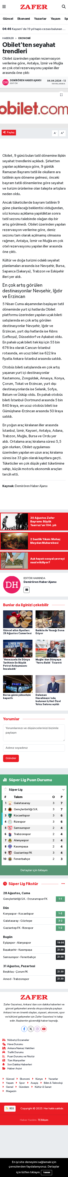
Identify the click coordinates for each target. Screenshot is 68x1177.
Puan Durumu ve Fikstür (21, 1056)
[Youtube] (44, 1029)
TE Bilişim (43, 1120)
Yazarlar (40, 18)
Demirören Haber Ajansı (40, 581)
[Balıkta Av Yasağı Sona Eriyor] (50, 619)
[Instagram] (37, 1029)
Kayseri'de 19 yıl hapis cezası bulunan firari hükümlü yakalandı (34, 29)
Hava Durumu (15, 1044)
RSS (11, 1108)
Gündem (24, 1087)
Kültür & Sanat (43, 1087)
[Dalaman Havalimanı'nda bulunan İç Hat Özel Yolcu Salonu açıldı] (50, 683)
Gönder (11, 758)
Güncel (8, 18)
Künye (39, 1079)
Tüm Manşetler (16, 1060)
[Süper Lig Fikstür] (63, 883)
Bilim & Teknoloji (53, 1083)
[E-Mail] (27, 590)
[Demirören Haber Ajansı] (11, 584)
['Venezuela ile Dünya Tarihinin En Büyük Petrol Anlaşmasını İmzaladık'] (17, 648)
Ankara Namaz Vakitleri (20, 1048)
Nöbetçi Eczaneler (18, 1040)
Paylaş (11, 132)
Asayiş (34, 1083)
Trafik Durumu (15, 1052)
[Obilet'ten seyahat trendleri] (34, 108)
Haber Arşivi (14, 1068)
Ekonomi (23, 18)
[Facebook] (24, 1029)
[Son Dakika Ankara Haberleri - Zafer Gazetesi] (34, 7)
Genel (9, 1087)
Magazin (11, 1091)
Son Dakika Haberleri (19, 1064)
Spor (22, 1083)
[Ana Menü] (4, 7)
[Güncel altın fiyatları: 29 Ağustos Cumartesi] (17, 619)
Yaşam (55, 18)
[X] (31, 1029)
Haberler (8, 38)
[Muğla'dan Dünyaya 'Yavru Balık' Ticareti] (50, 648)
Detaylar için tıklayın (34, 870)
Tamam (46, 1173)
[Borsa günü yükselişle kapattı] (17, 683)
